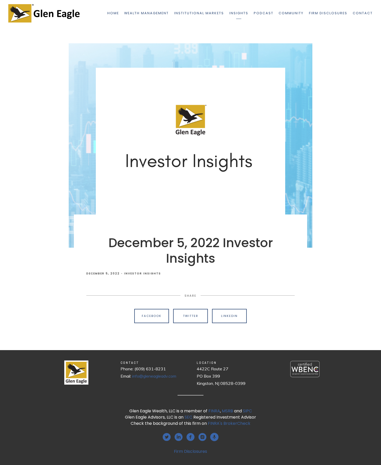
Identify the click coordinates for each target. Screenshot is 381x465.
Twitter (190, 316)
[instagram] (202, 437)
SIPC (247, 411)
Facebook (151, 316)
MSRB (227, 411)
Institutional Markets (199, 13)
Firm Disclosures (328, 13)
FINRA (214, 411)
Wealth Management (146, 13)
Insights (238, 13)
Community (291, 13)
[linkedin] (178, 437)
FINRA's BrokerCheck (229, 423)
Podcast (263, 13)
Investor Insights (142, 273)
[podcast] (214, 437)
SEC (188, 417)
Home (113, 13)
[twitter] (167, 437)
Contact (363, 13)
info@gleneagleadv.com (154, 376)
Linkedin (229, 316)
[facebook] (190, 437)
